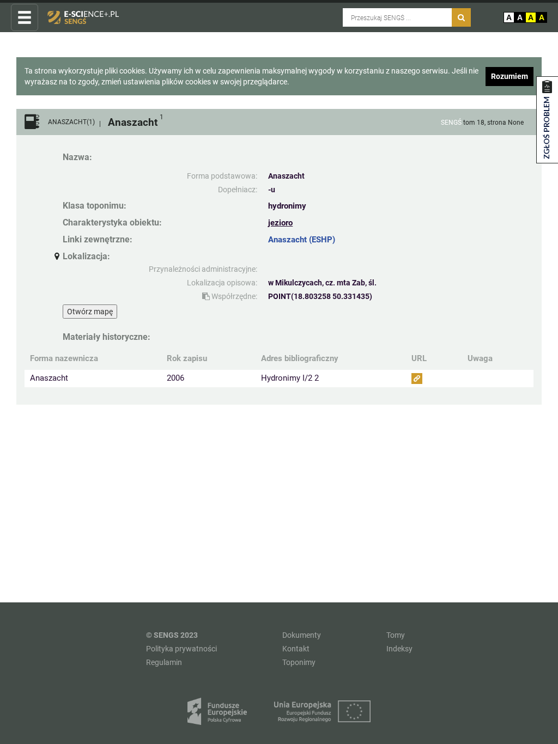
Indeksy (399, 648)
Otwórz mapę (90, 311)
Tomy (395, 635)
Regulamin (164, 662)
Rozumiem (509, 76)
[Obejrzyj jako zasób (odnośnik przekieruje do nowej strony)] (416, 378)
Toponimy (299, 662)
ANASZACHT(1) (71, 122)
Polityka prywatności (181, 648)
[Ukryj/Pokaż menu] (24, 18)
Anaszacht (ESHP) (301, 240)
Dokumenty (301, 635)
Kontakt (296, 648)
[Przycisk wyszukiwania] (461, 17)
